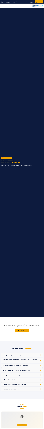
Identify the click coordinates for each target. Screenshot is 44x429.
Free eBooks (31, 2)
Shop (27, 1)
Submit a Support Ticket (22, 330)
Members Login (38, 2)
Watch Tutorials (22, 424)
